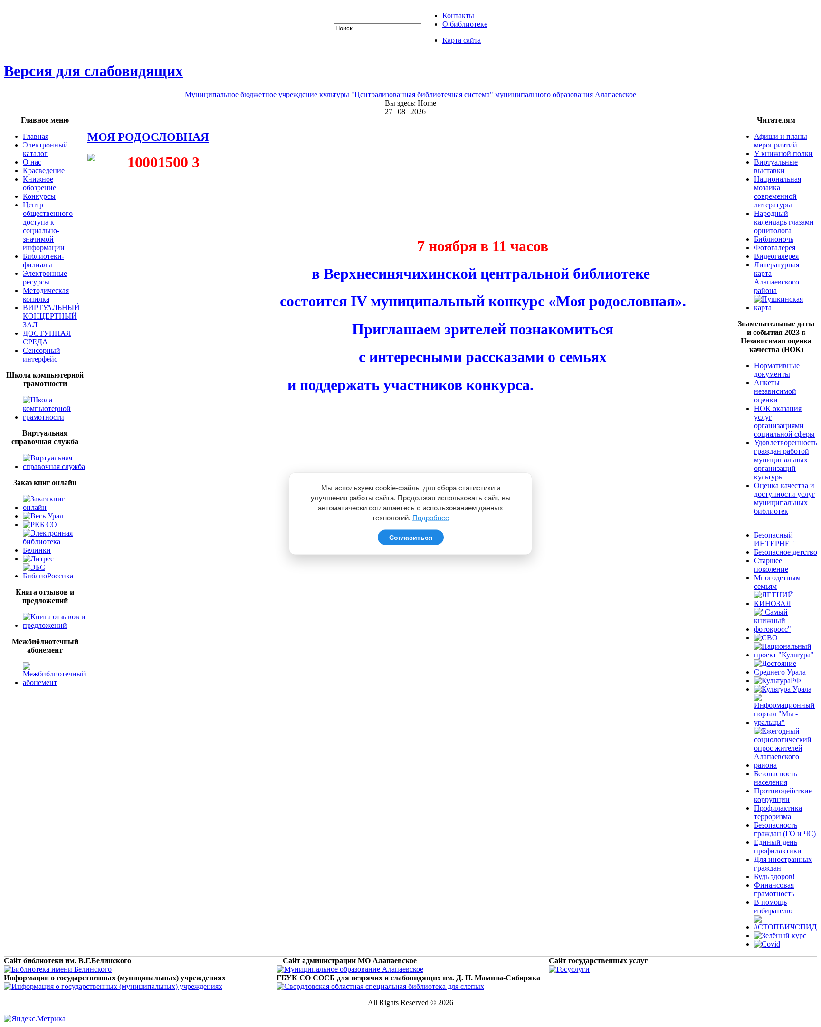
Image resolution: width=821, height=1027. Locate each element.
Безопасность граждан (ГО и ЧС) (785, 829)
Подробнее (430, 517)
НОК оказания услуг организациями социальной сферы (784, 421)
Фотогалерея (774, 248)
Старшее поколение (771, 565)
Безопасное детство (785, 552)
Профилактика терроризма (778, 812)
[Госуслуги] (569, 969)
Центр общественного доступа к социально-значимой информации (48, 226)
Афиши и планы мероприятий (780, 140)
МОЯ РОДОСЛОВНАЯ (148, 137)
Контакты (458, 15)
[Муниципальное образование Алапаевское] (350, 969)
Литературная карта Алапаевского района (776, 277)
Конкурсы (39, 196)
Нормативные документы (777, 370)
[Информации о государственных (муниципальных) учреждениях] (113, 986)
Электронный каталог (45, 149)
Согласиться (410, 537)
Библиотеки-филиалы (43, 260)
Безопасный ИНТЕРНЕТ (774, 539)
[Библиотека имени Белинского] (58, 969)
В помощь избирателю (773, 906)
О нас (32, 162)
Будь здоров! (774, 876)
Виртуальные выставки (776, 166)
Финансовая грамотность (774, 889)
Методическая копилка (46, 294)
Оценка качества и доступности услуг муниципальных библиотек (784, 498)
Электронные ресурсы (45, 277)
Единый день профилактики (778, 846)
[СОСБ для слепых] (380, 986)
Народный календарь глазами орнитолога (784, 222)
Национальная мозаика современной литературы (777, 192)
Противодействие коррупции (783, 795)
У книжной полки (783, 153)
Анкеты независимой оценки (775, 391)
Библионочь (773, 239)
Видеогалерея (776, 256)
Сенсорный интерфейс (41, 354)
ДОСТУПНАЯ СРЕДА (47, 337)
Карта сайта (461, 40)
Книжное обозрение (39, 183)
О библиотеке (464, 24)
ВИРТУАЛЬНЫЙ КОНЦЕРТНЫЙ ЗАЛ (51, 316)
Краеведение (44, 170)
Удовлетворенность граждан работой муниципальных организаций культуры (785, 460)
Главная (35, 136)
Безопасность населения (775, 778)
